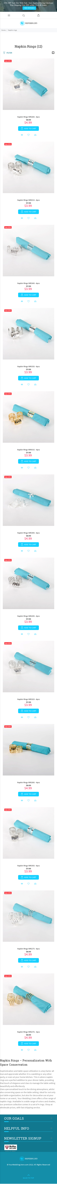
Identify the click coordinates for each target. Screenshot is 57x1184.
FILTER (9, 52)
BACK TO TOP (28, 1178)
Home (3, 30)
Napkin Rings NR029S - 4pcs (28, 616)
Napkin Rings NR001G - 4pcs (28, 449)
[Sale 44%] (28, 83)
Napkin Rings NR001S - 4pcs (28, 200)
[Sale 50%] (28, 167)
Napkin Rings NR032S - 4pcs (28, 699)
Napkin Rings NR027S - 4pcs (28, 948)
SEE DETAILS (29, 8)
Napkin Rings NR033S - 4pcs (28, 366)
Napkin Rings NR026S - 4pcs (28, 117)
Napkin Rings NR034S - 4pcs (28, 283)
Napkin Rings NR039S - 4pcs (28, 533)
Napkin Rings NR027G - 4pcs (28, 1032)
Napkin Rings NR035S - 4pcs (28, 865)
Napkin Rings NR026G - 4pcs (28, 782)
